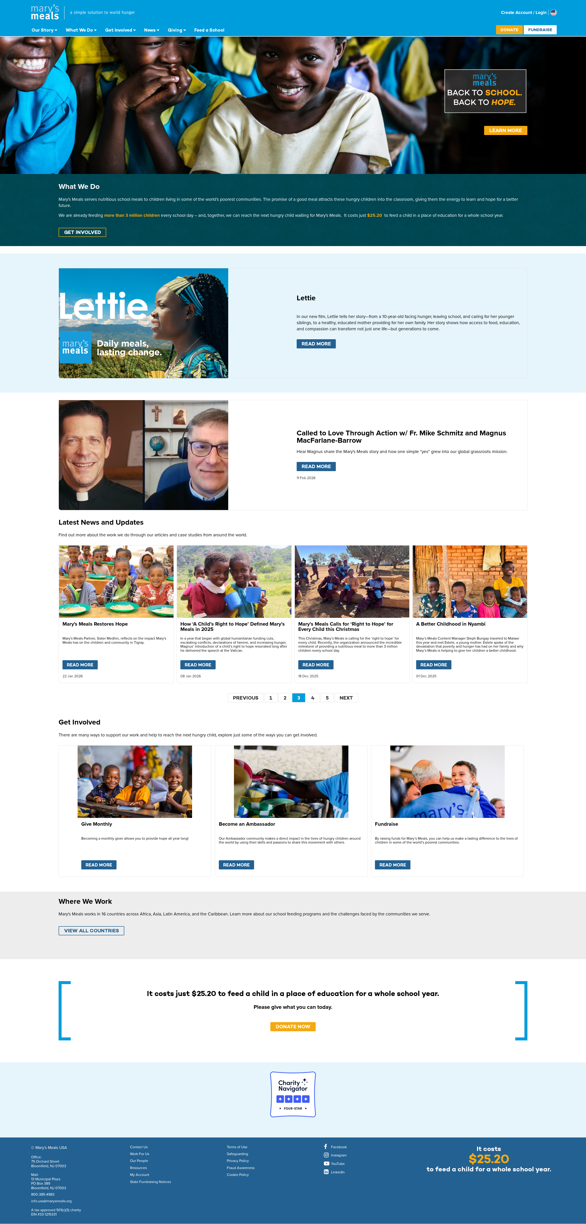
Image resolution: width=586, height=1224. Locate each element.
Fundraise (540, 29)
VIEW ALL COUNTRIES (91, 931)
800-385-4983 (42, 1194)
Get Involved (118, 30)
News (150, 30)
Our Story (43, 30)
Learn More (505, 130)
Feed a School (209, 30)
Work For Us (139, 1154)
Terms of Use (237, 1147)
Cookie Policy (238, 1174)
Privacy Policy (238, 1161)
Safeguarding (237, 1154)
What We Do (79, 30)
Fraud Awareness (241, 1168)
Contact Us (139, 1147)
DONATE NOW (293, 1026)
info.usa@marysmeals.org (51, 1200)
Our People (139, 1161)
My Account (139, 1174)
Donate (509, 29)
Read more (319, 344)
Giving (175, 30)
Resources (138, 1168)
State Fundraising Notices (150, 1182)
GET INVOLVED (82, 232)
